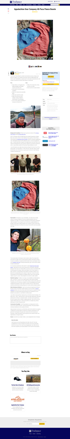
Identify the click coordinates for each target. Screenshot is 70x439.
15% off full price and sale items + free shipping (53, 145)
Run (24, 4)
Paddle (21, 4)
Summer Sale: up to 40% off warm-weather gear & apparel (53, 137)
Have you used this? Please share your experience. (19, 337)
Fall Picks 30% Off (51, 141)
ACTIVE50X (53, 145)
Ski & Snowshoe (29, 4)
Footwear (34, 4)
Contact (34, 433)
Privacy (45, 436)
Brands (43, 4)
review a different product (51, 78)
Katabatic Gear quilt (16, 262)
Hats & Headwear (39, 6)
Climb (17, 4)
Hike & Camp (12, 4)
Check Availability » (51, 84)
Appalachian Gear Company (22, 139)
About (30, 433)
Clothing (39, 4)
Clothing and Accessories (32, 6)
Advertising (38, 433)
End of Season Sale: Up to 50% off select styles (53, 133)
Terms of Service (40, 436)
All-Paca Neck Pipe (22, 134)
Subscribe (42, 423)
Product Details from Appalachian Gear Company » (50, 118)
